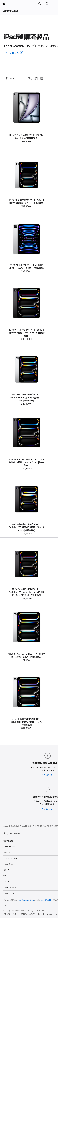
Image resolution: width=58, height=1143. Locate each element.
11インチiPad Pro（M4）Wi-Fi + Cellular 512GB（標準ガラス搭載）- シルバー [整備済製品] (26, 397)
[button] (39, 3)
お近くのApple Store (26, 900)
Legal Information (45, 914)
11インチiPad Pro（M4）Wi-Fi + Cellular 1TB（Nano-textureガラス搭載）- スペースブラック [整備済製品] (26, 592)
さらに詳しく (47, 775)
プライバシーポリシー (10, 914)
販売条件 (32, 914)
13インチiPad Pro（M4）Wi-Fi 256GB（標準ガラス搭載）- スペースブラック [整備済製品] (26, 333)
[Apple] (4, 833)
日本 (4, 905)
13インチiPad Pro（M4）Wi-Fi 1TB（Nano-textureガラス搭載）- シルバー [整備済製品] (26, 722)
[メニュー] (54, 3)
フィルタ (11, 78)
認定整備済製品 (10, 11)
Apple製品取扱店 (46, 900)
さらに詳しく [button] (13, 53)
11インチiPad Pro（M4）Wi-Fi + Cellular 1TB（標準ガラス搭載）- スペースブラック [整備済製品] (26, 527)
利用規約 (24, 914)
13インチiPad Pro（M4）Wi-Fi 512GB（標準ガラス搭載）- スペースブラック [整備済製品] (26, 462)
